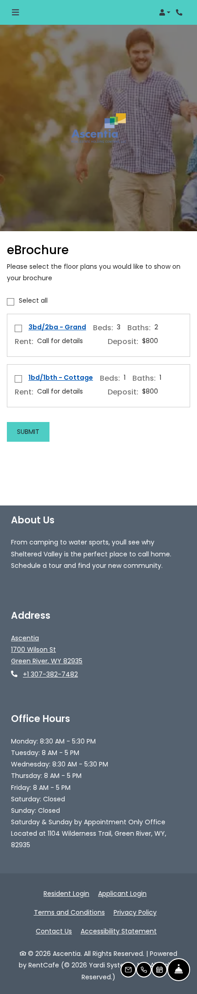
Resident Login (66, 893)
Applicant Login (122, 893)
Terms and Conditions (69, 912)
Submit (28, 431)
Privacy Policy (135, 912)
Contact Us (54, 931)
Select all (33, 300)
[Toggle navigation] (15, 12)
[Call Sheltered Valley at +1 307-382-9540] (180, 12)
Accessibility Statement (119, 931)
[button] (164, 12)
